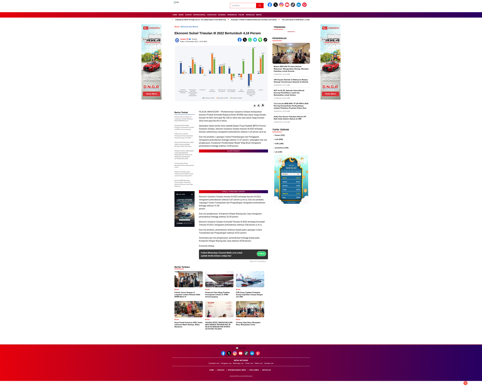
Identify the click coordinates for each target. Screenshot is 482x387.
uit (278, 152)
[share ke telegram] (255, 41)
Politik (241, 15)
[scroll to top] (465, 383)
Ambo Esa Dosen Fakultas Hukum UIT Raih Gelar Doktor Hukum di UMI (290, 118)
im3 (279, 139)
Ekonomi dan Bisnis (189, 27)
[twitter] (276, 6)
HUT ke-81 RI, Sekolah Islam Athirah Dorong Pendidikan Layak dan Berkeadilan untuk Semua (289, 92)
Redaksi (220, 370)
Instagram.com (226, 363)
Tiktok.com (249, 363)
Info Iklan (266, 370)
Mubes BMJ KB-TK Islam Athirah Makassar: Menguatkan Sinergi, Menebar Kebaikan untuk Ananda (291, 68)
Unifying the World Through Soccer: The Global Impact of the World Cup (200, 20)
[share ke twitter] (245, 41)
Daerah (188, 15)
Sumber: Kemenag (291, 202)
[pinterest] (305, 6)
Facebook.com (214, 363)
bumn (280, 135)
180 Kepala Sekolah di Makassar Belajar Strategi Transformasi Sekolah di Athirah (291, 81)
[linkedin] (299, 6)
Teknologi (250, 15)
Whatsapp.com (238, 363)
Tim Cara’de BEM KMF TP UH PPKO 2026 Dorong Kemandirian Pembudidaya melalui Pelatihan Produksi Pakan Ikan (291, 105)
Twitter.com (258, 363)
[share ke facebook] (240, 41)
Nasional (222, 15)
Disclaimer (254, 370)
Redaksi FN (184, 39)
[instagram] (281, 6)
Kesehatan (212, 15)
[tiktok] (293, 6)
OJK (279, 144)
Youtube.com (269, 363)
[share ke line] (260, 41)
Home (175, 15)
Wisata (259, 15)
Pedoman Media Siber (237, 370)
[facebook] (270, 6)
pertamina (281, 148)
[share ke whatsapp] (250, 41)
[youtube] (287, 6)
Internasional (199, 15)
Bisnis (181, 15)
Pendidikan (232, 15)
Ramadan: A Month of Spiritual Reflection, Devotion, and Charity (254, 20)
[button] (254, 105)
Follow (261, 254)
